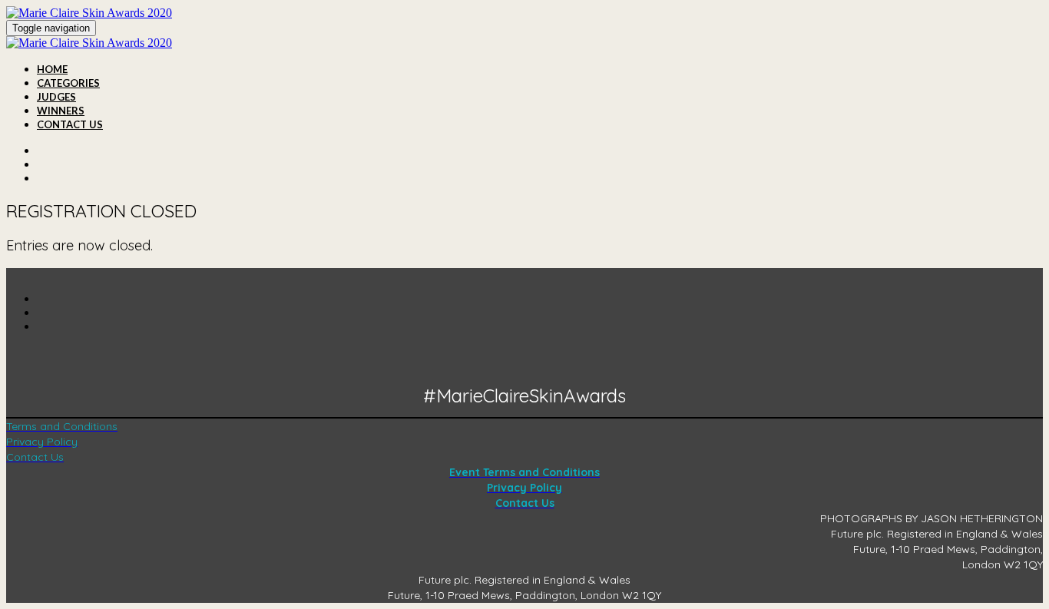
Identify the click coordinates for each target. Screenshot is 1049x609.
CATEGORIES (68, 83)
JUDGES (56, 97)
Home (52, 69)
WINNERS (60, 110)
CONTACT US (70, 124)
